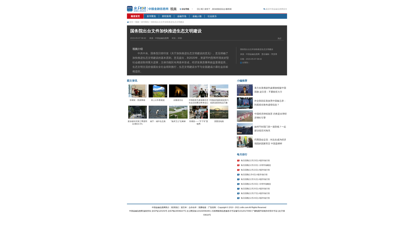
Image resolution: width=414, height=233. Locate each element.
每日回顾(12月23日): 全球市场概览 (256, 184)
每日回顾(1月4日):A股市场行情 (254, 174)
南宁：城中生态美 (158, 121)
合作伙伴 (192, 207)
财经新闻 (166, 16)
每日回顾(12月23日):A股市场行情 (255, 160)
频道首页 (135, 16)
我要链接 (202, 207)
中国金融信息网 (136, 211)
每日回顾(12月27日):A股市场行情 (255, 193)
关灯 (279, 38)
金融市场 (181, 16)
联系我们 (175, 207)
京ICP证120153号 (159, 211)
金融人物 (197, 16)
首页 (131, 22)
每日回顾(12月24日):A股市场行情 (255, 198)
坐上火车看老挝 (158, 100)
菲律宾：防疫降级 (137, 100)
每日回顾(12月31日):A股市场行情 (255, 179)
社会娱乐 (212, 16)
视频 (173, 9)
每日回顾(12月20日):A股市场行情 (255, 189)
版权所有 (147, 211)
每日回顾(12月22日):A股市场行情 (255, 170)
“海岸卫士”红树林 (178, 121)
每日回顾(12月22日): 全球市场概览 (256, 165)
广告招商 (212, 207)
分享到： (246, 62)
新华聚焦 (151, 16)
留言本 (184, 207)
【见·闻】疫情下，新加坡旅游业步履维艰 (214, 9)
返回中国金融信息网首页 (276, 9)
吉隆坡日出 (178, 100)
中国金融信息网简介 (160, 207)
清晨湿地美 (219, 121)
